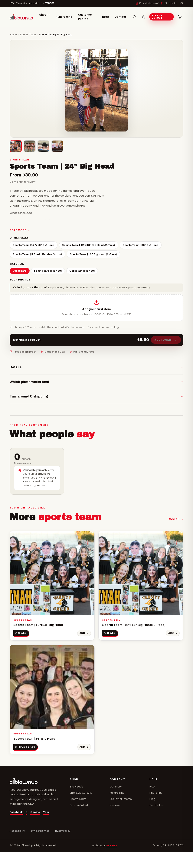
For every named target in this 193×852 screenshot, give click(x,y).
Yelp (46, 812)
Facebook (16, 812)
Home (13, 34)
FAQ (152, 786)
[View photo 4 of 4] (57, 146)
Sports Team (28, 34)
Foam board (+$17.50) (48, 270)
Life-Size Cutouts (81, 792)
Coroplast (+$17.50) (82, 270)
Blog (105, 16)
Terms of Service (39, 831)
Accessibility (17, 831)
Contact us (156, 805)
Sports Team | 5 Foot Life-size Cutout (37, 254)
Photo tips (155, 792)
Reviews (115, 805)
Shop (42, 14)
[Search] (134, 17)
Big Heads (76, 786)
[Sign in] (143, 17)
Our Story (116, 786)
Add (82, 633)
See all (174, 519)
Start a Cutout (157, 16)
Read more (18, 230)
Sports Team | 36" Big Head (140, 245)
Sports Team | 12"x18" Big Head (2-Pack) (88, 245)
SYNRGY (111, 845)
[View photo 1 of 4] (16, 146)
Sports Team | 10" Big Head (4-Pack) (93, 254)
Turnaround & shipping (29, 396)
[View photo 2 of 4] (30, 146)
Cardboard (20, 270)
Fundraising (64, 16)
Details (15, 367)
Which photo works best (29, 382)
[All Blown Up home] (21, 17)
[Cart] (179, 17)
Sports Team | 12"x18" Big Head (33, 245)
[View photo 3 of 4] (43, 146)
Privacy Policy (62, 831)
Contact (120, 16)
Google (35, 812)
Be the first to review (22, 181)
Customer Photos (85, 17)
